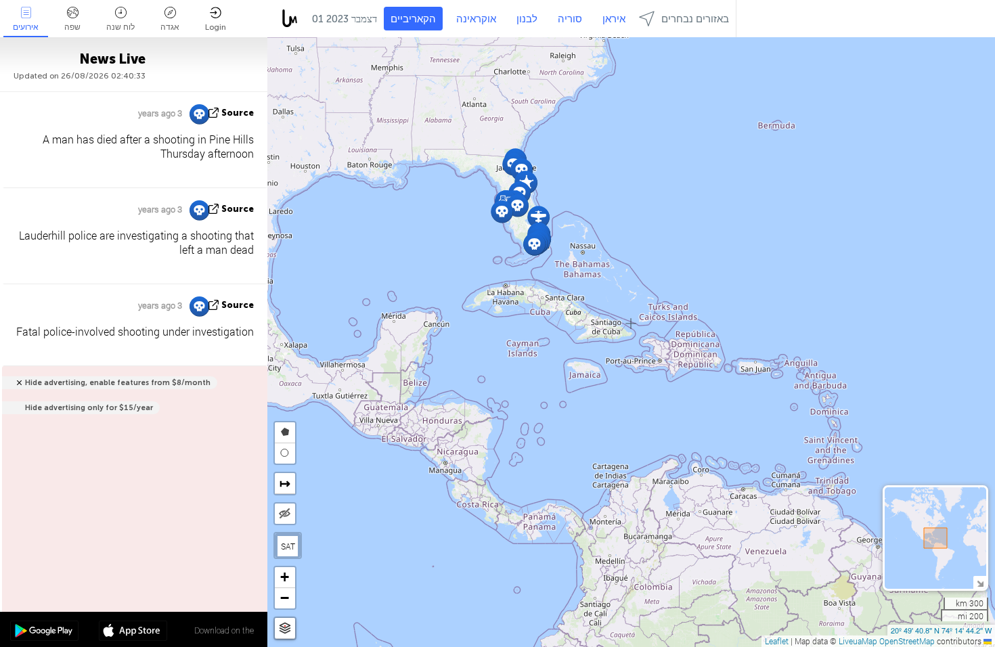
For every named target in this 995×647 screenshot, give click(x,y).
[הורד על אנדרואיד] (44, 632)
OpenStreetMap (907, 640)
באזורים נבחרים (695, 19)
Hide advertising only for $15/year (89, 407)
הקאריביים (413, 19)
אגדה (169, 27)
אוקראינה (476, 19)
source (237, 113)
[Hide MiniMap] (979, 582)
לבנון (526, 19)
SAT (288, 546)
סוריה (570, 19)
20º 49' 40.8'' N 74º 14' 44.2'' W (941, 630)
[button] (502, 211)
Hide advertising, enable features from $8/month (118, 382)
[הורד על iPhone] (133, 632)
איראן (613, 19)
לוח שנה (120, 27)
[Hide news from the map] (285, 514)
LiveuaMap (858, 640)
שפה (72, 27)
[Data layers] (285, 628)
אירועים (26, 27)
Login (215, 27)
